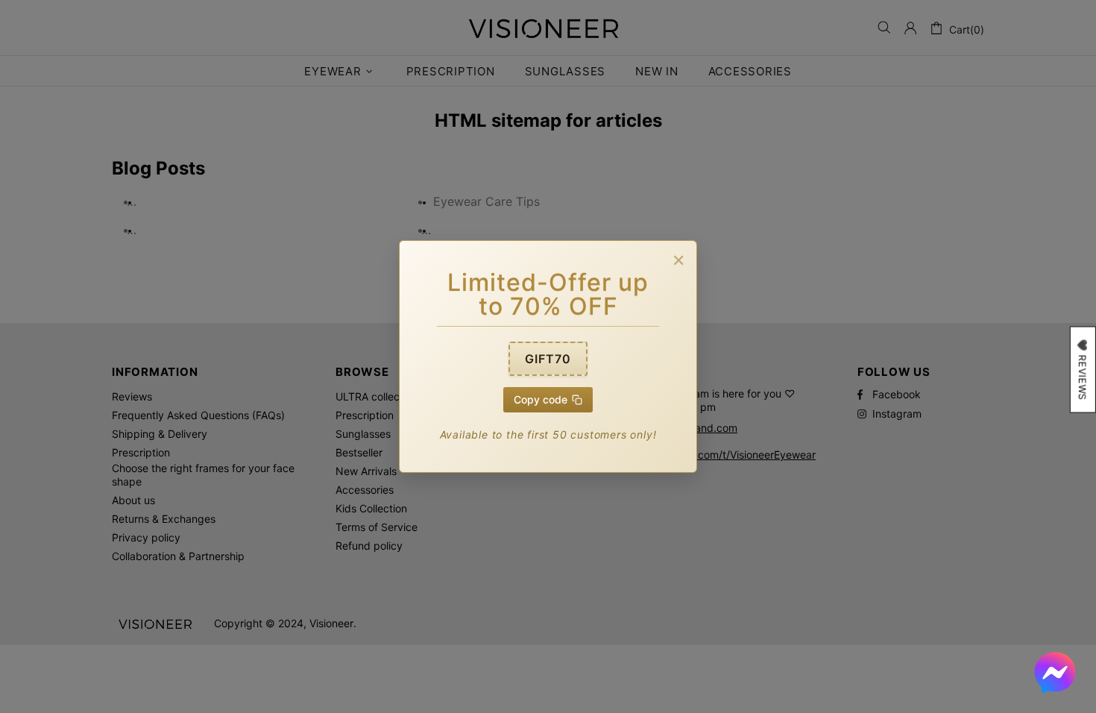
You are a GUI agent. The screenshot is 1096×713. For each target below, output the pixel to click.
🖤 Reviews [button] (1083, 370)
